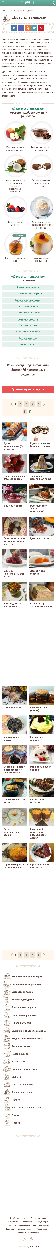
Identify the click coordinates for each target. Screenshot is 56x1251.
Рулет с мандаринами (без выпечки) (14, 446)
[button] (28, 389)
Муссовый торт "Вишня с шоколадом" (38, 509)
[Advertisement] (28, 647)
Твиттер (34, 28)
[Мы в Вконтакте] (24, 1239)
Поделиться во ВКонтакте (14, 28)
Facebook (21, 28)
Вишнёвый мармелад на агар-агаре (15, 574)
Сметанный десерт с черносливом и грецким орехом (14, 770)
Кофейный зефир (13, 707)
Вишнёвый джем (13, 506)
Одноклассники (28, 28)
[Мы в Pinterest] (31, 1239)
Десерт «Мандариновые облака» (13, 832)
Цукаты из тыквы (40, 538)
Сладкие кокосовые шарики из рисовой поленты (15, 541)
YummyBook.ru (28, 2)
